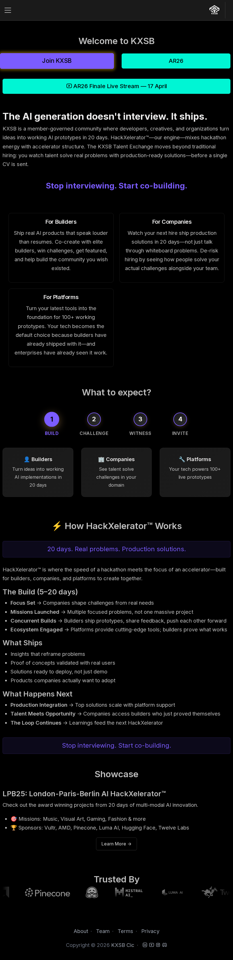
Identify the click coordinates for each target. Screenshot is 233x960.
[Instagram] (158, 945)
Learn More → (116, 844)
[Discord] (164, 945)
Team (103, 931)
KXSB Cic (122, 945)
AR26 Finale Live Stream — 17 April (119, 86)
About (81, 931)
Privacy (150, 931)
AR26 (176, 60)
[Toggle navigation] (8, 10)
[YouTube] (151, 945)
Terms (125, 931)
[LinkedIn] (144, 945)
